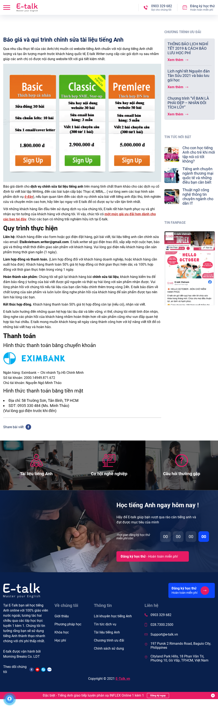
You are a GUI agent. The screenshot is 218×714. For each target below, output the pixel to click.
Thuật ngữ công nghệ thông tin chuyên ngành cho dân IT (197, 196)
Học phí (60, 640)
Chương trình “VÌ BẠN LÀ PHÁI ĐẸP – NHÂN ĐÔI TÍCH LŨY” (188, 102)
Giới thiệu (61, 616)
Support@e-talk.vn (164, 634)
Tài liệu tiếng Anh (107, 632)
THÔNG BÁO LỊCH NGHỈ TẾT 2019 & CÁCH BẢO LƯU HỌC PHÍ (188, 48)
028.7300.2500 (162, 625)
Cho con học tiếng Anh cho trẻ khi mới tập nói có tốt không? (198, 154)
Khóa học (61, 632)
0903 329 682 (161, 615)
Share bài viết (13, 427)
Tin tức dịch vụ (105, 624)
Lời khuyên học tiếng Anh (113, 616)
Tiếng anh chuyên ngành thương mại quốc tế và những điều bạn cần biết (197, 175)
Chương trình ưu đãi (109, 640)
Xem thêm (176, 60)
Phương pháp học (67, 624)
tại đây (21, 219)
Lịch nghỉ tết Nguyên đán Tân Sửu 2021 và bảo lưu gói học (189, 75)
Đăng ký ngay (158, 695)
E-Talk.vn (123, 679)
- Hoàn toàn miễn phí (149, 556)
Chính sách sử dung (109, 648)
